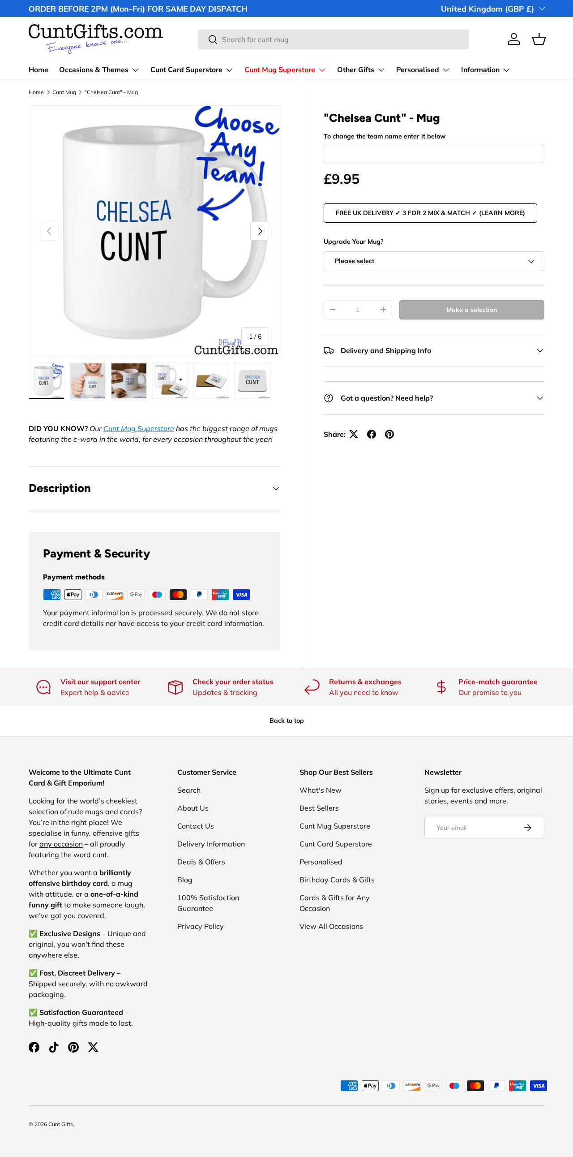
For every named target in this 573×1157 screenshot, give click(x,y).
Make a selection (471, 310)
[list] (154, 231)
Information (480, 70)
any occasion (61, 843)
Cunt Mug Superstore (279, 70)
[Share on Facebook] (372, 434)
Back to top (286, 721)
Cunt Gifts (60, 1124)
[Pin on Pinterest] (389, 434)
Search (189, 790)
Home (38, 70)
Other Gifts (355, 70)
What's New (320, 790)
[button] (539, 39)
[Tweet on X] (354, 434)
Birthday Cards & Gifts (337, 879)
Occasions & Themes (93, 70)
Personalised (417, 70)
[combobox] (334, 39)
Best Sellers (319, 807)
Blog (184, 879)
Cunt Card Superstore (186, 70)
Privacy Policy (200, 926)
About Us (193, 807)
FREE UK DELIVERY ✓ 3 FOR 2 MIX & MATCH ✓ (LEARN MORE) (430, 213)
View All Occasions (331, 926)
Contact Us (195, 825)
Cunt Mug (64, 92)
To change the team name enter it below (384, 136)
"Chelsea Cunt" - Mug (111, 92)
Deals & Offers (201, 861)
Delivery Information (211, 843)
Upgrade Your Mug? (354, 241)
